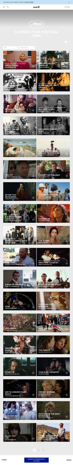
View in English (28, 2)
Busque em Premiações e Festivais (36, 460)
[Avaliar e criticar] (33, 66)
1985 (68, 460)
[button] (4, 7)
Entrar (67, 7)
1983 (4, 459)
